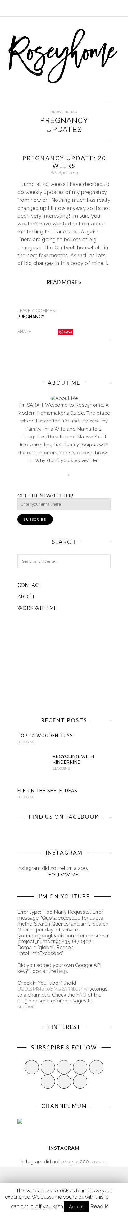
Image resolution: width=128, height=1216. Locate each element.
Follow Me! (64, 875)
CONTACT (29, 585)
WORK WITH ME (37, 608)
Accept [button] (76, 1206)
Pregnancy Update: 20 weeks (64, 161)
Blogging (25, 742)
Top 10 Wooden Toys (45, 735)
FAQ (81, 995)
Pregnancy (30, 316)
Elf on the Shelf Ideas (47, 790)
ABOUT (26, 597)
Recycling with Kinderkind (73, 759)
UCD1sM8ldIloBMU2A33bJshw (52, 989)
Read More (103, 1206)
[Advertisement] (64, 664)
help (62, 971)
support (26, 1007)
